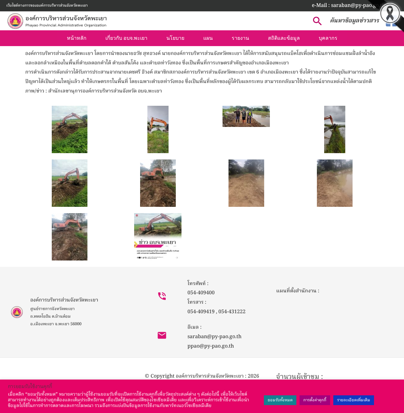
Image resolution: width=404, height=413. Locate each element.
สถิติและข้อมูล (284, 38)
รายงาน (240, 38)
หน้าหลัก (76, 38)
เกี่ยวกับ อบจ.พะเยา (126, 38)
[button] (348, 5)
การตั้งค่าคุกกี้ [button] (314, 400)
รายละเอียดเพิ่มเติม (353, 400)
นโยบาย (175, 38)
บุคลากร (328, 38)
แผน (208, 38)
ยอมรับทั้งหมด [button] (280, 400)
